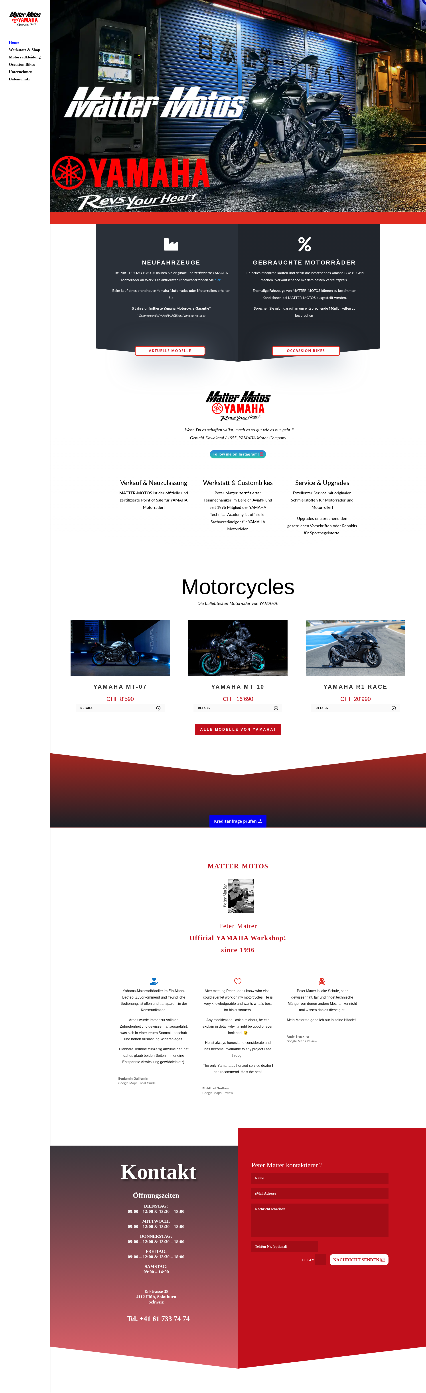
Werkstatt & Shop (24, 50)
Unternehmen (20, 72)
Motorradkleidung (25, 57)
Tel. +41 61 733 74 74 (158, 1319)
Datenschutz (19, 79)
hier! (218, 280)
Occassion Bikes (306, 350)
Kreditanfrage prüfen (235, 821)
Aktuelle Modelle (170, 350)
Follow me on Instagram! (236, 454)
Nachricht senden (356, 1259)
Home (14, 43)
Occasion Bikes (22, 65)
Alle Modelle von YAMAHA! (238, 729)
